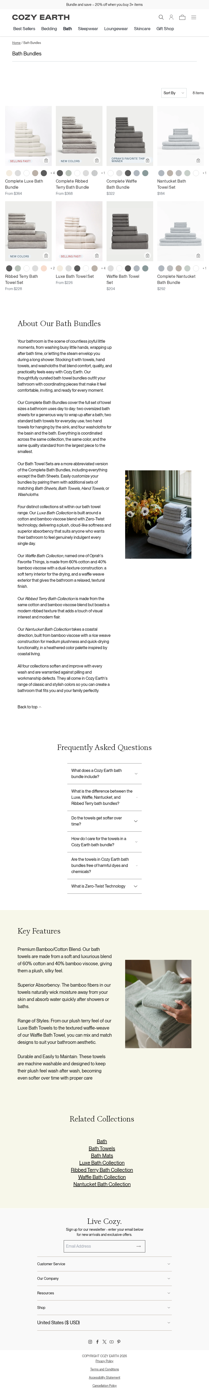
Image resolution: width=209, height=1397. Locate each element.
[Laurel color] (69, 173)
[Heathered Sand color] (170, 173)
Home (16, 43)
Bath (67, 28)
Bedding (49, 28)
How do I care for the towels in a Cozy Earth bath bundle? (98, 841)
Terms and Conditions (104, 1369)
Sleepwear (88, 28)
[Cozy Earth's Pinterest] (119, 1342)
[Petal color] (44, 268)
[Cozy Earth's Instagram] (90, 1342)
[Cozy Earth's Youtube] (112, 1342)
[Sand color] (35, 173)
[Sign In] (171, 17)
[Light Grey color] (18, 173)
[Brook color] (145, 173)
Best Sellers (24, 28)
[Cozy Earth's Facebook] (97, 1342)
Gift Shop (165, 28)
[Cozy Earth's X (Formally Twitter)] (104, 1342)
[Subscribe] (138, 1246)
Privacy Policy (104, 1361)
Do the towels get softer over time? (96, 821)
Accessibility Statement (104, 1377)
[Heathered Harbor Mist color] (161, 173)
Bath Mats (102, 1156)
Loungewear (116, 28)
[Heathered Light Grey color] (179, 173)
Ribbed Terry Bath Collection (102, 1170)
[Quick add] (46, 160)
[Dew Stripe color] (95, 173)
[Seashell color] (9, 173)
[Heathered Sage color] (187, 173)
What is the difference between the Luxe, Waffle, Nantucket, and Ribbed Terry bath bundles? (102, 797)
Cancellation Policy (105, 1386)
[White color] (26, 173)
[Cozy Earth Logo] (40, 17)
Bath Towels (102, 1148)
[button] (161, 17)
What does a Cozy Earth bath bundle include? (96, 773)
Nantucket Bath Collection (102, 1184)
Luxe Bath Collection (102, 1163)
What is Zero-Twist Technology (98, 886)
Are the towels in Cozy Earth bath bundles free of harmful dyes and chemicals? (100, 865)
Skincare (142, 28)
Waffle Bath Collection (102, 1177)
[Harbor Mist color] (137, 173)
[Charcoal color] (44, 173)
